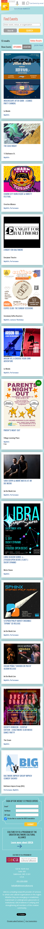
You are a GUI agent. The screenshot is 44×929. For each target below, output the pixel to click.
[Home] (8, 6)
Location (27, 46)
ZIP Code (7, 815)
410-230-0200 (22, 881)
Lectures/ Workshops (17, 319)
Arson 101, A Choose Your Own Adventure (17, 360)
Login (17, 3)
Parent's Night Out (12, 430)
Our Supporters (31, 921)
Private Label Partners (15, 921)
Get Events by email (36, 3)
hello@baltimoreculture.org (22, 885)
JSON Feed (38, 45)
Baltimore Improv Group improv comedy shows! (18, 777)
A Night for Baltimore (13, 249)
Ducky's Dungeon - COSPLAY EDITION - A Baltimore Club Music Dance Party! (18, 730)
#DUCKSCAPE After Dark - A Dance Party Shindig (18, 102)
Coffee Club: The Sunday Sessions (18, 308)
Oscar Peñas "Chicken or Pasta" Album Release (17, 667)
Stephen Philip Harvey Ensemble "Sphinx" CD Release (17, 622)
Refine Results (36, 40)
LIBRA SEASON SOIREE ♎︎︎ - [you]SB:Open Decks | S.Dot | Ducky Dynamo (16, 559)
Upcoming (17, 46)
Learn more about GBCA (22, 842)
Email (6, 806)
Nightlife (6, 114)
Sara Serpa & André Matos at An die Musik (18, 482)
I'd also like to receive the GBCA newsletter (21, 818)
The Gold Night (10, 145)
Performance (14, 208)
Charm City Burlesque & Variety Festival (18, 195)
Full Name (7, 810)
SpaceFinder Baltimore (22, 9)
